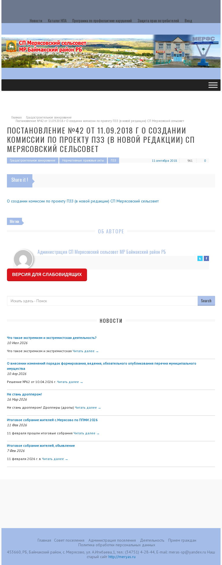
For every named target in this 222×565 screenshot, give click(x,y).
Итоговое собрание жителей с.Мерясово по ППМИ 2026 (52, 420)
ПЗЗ (113, 160)
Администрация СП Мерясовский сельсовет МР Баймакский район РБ (102, 251)
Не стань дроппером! (24, 394)
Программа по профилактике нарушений (102, 20)
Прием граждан (182, 540)
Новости (36, 20)
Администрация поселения (112, 540)
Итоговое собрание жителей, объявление (41, 445)
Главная (16, 117)
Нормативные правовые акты (83, 160)
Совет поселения (69, 540)
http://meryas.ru (122, 556)
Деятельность (152, 540)
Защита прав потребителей (158, 20)
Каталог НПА (57, 20)
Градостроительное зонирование (49, 117)
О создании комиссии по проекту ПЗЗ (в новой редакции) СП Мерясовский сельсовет (83, 201)
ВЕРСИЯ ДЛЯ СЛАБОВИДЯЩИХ (47, 274)
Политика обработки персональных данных (116, 544)
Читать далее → (86, 351)
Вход (188, 20)
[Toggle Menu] (213, 85)
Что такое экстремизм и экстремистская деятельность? (52, 337)
